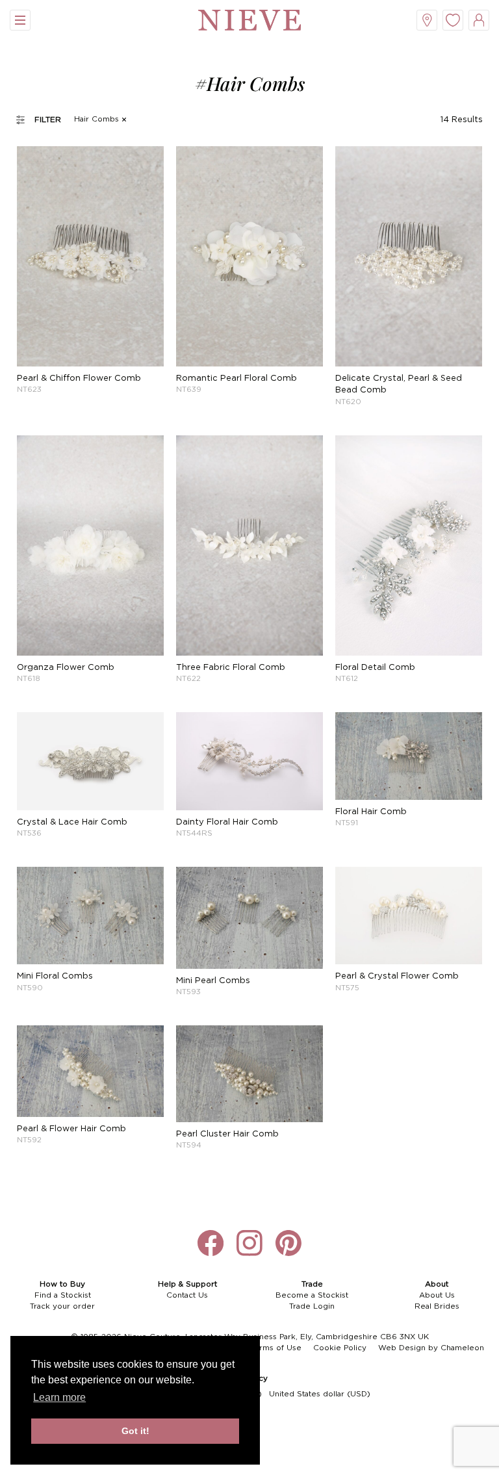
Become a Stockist (311, 1295)
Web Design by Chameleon (431, 1348)
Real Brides (437, 1306)
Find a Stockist (62, 1295)
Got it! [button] (135, 1431)
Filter (47, 119)
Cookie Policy (339, 1348)
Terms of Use (275, 1348)
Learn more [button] (59, 1397)
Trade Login (312, 1306)
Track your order (62, 1306)
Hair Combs (96, 119)
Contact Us (187, 1295)
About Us (437, 1295)
